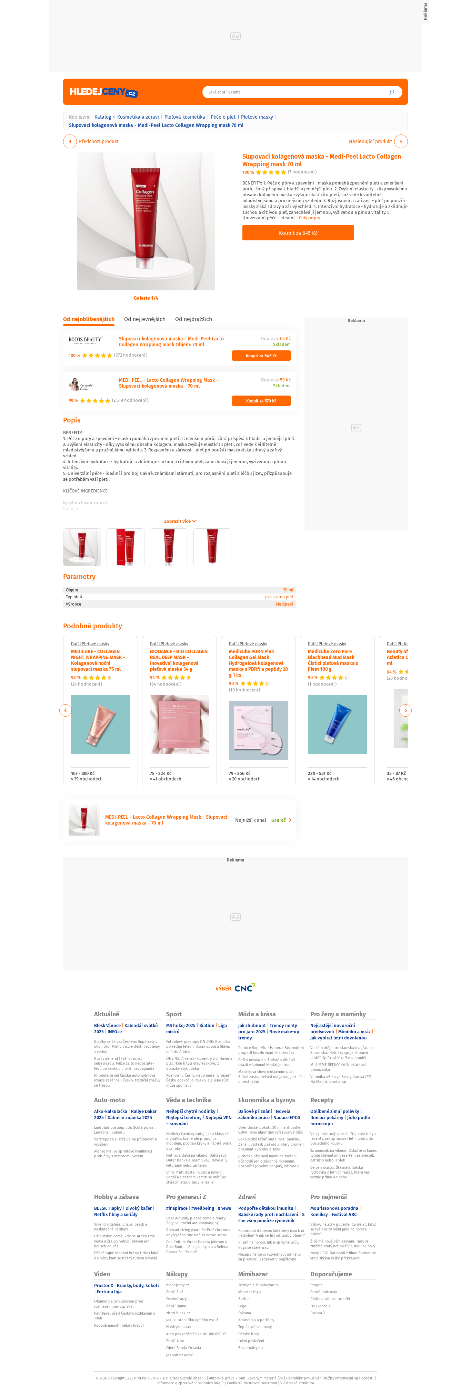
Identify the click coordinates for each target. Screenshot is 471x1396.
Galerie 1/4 (146, 298)
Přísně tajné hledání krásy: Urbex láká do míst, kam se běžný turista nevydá (126, 1255)
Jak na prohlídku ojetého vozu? (192, 1320)
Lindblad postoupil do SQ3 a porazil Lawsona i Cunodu (125, 1130)
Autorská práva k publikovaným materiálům (246, 1378)
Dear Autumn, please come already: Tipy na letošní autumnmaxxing (196, 1220)
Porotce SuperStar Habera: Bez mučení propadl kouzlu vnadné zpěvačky (271, 1050)
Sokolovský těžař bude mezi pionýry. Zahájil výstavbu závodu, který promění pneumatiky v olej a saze (271, 1144)
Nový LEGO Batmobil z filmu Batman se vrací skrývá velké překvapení (343, 1255)
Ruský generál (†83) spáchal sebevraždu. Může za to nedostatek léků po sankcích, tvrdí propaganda (124, 1063)
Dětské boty (248, 1334)
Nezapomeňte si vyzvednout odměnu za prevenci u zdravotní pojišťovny (269, 1257)
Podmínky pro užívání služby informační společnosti (329, 1378)
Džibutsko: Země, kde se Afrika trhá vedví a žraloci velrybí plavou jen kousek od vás (124, 1241)
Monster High (249, 1292)
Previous (66, 710)
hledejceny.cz (177, 1285)
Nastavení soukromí (260, 1383)
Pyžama (244, 1313)
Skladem (282, 345)
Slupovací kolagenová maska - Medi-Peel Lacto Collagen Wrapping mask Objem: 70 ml (171, 341)
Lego (242, 1306)
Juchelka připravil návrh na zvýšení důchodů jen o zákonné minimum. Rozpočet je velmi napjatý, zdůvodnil (269, 1161)
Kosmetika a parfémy (256, 1320)
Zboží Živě (174, 1292)
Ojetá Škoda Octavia (183, 1347)
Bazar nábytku (250, 1347)
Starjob (316, 1285)
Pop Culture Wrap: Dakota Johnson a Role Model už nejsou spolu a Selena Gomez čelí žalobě (197, 1247)
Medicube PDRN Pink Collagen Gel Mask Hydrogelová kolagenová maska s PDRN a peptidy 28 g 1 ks (258, 662)
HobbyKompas (178, 1326)
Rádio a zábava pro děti (330, 1299)
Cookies (233, 1383)
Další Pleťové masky (90, 644)
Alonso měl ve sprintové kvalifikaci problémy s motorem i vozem (123, 1153)
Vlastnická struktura (297, 1383)
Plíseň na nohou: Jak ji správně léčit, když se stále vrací (268, 1244)
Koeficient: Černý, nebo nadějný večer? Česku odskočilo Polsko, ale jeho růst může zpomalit (198, 1080)
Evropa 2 (317, 1313)
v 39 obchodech (87, 779)
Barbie (244, 1299)
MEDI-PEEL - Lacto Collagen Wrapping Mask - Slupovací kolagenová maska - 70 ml (168, 382)
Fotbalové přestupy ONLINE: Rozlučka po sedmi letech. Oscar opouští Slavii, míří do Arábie (198, 1046)
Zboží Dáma (176, 1306)
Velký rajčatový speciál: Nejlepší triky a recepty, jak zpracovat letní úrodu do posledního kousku (343, 1138)
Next (405, 710)
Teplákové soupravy (255, 1326)
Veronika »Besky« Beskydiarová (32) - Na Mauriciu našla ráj (342, 1079)
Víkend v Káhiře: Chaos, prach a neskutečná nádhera (120, 1227)
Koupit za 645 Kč (298, 233)
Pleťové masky (257, 117)
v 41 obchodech (165, 779)
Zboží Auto (175, 1341)
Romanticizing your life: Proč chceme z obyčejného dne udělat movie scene (198, 1232)
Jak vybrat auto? (179, 1355)
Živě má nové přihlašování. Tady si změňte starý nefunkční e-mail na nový (342, 1243)
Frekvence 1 (320, 1306)
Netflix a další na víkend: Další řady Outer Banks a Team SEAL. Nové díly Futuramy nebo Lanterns (196, 1160)
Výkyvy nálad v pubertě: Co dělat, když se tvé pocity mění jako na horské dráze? (343, 1229)
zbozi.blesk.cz (178, 1313)
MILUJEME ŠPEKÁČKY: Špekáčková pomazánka (338, 1067)
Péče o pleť (223, 117)
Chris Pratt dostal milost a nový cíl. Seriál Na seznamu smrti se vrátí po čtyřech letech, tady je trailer (196, 1177)
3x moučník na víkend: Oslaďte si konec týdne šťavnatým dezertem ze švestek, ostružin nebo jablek (343, 1155)
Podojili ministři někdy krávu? (119, 1325)
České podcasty (323, 1292)
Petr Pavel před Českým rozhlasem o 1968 (124, 1315)
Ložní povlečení (251, 1341)
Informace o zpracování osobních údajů (190, 1383)
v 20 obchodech (245, 779)
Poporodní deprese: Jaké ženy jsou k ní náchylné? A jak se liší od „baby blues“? (271, 1233)
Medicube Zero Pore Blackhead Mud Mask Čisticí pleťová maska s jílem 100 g (333, 659)
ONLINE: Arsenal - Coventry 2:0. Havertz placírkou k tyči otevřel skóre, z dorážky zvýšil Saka (199, 1063)
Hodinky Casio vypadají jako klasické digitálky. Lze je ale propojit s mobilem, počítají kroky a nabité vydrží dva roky (199, 1141)
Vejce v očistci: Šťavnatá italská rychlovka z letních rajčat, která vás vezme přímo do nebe (340, 1172)
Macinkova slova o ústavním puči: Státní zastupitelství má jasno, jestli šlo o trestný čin (271, 1076)
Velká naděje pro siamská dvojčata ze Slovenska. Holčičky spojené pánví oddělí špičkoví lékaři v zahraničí (342, 1052)
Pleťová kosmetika (184, 117)
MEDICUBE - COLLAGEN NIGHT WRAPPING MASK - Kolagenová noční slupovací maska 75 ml (98, 659)
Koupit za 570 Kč (261, 401)
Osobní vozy (176, 1299)
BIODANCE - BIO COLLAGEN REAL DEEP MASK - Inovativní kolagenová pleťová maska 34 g (179, 659)
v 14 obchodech (324, 779)
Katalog (102, 117)
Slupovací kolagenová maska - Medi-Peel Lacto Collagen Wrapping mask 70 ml (321, 159)
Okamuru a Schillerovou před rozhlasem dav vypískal (118, 1303)
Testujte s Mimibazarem (258, 1285)
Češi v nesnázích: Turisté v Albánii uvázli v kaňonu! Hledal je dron (266, 1062)
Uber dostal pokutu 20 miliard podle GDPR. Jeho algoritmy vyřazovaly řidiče (270, 1130)
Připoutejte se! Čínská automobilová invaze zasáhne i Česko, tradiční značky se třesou (127, 1080)
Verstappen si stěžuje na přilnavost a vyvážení (125, 1141)
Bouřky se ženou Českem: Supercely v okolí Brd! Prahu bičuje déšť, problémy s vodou (127, 1046)
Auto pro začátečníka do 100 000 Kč (196, 1334)
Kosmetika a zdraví (138, 117)
